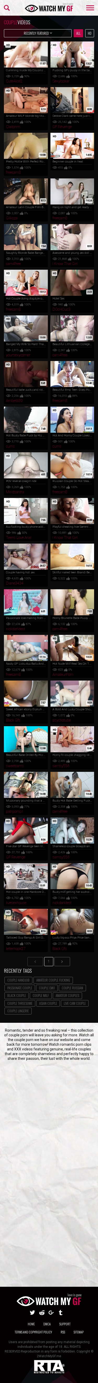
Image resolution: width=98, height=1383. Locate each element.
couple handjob (18, 980)
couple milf (41, 995)
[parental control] (49, 1373)
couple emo (47, 987)
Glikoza (12, 218)
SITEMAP (79, 1332)
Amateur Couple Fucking (53, 980)
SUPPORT (65, 1324)
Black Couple (16, 995)
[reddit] (41, 1312)
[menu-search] (7, 8)
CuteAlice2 (14, 81)
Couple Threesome (19, 1003)
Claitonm (13, 127)
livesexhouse (16, 903)
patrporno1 (15, 811)
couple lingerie (18, 1010)
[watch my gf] (49, 7)
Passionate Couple (19, 987)
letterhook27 (16, 949)
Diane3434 (15, 583)
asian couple (48, 1003)
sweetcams (15, 766)
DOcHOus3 (62, 309)
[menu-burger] (90, 7)
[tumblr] (60, 1312)
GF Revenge (62, 127)
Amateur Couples (67, 995)
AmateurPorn (63, 674)
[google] (51, 1312)
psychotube (62, 720)
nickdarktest (15, 629)
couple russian (72, 987)
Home (31, 1324)
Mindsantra (15, 492)
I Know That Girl (65, 264)
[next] (62, 961)
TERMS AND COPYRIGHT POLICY (33, 1332)
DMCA (47, 1324)
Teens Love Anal (18, 538)
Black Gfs (13, 720)
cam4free (13, 264)
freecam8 (13, 172)
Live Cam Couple (75, 1003)
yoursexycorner (18, 355)
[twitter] (32, 1312)
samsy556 (61, 766)
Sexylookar (61, 81)
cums (10, 446)
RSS (63, 1332)
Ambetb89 (14, 401)
